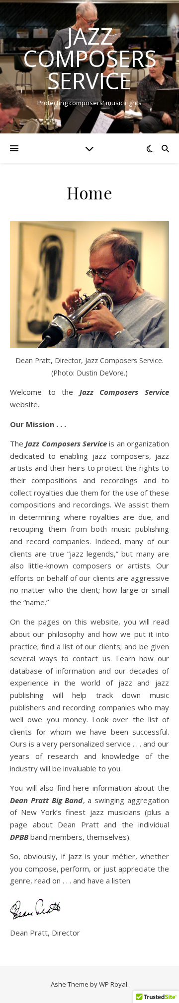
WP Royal (113, 984)
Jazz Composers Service (90, 58)
